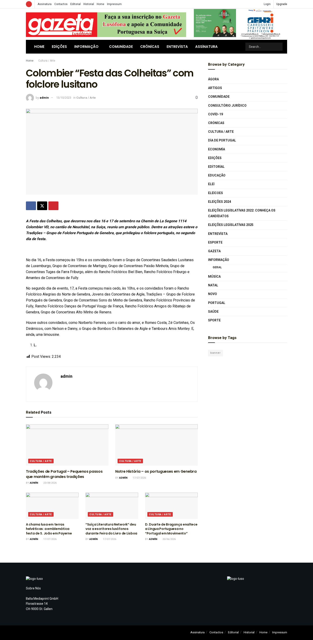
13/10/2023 (63, 97)
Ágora (213, 79)
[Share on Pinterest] (53, 205)
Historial (88, 4)
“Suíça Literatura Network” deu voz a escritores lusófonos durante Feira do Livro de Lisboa (111, 529)
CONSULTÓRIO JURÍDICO (227, 105)
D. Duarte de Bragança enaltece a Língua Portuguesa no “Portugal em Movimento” (171, 529)
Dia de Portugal (222, 140)
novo (212, 294)
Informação (86, 46)
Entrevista (177, 46)
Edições (59, 46)
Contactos (61, 4)
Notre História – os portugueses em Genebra (156, 471)
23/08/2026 (50, 483)
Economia (216, 149)
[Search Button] (279, 47)
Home (100, 4)
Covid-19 (215, 114)
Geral (217, 267)
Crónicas (149, 46)
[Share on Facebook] (31, 205)
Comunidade (121, 46)
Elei (211, 184)
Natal (213, 285)
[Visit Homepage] (106, 24)
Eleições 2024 (219, 201)
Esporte (215, 242)
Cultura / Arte (46, 61)
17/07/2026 (139, 478)
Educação (216, 175)
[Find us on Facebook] (29, 4)
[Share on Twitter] (42, 205)
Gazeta (214, 251)
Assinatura (45, 4)
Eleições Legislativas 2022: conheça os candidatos (241, 213)
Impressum (114, 4)
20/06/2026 (169, 539)
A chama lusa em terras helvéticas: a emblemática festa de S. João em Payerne (49, 529)
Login (267, 4)
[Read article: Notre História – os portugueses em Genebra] (156, 445)
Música (214, 276)
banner (215, 353)
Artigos (215, 88)
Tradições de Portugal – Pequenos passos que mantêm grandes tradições (64, 474)
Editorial (75, 4)
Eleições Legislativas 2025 (230, 224)
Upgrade (281, 4)
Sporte (214, 320)
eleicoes (215, 193)
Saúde (213, 311)
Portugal (216, 303)
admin (44, 97)
